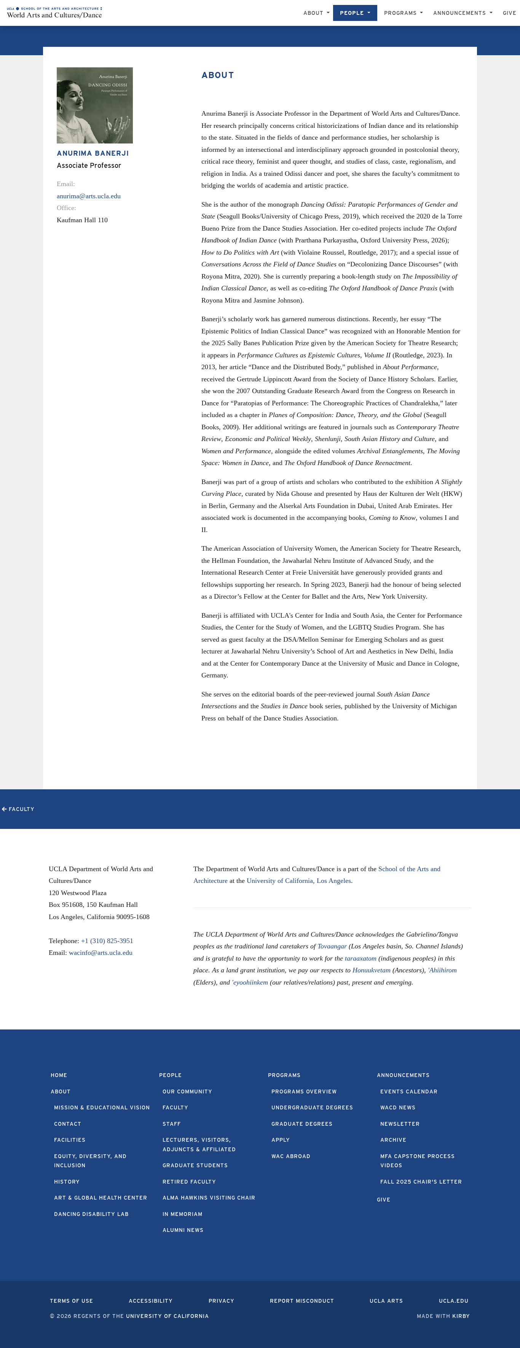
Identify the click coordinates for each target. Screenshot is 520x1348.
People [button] (353, 13)
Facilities (70, 1140)
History (67, 1182)
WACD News (398, 1107)
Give (510, 13)
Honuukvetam (372, 970)
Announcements (403, 1075)
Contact (67, 1124)
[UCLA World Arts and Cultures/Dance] (54, 13)
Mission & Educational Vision (102, 1107)
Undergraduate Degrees (312, 1107)
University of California (167, 1316)
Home (59, 1075)
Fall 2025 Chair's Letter (421, 1182)
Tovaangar (332, 946)
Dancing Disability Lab (91, 1214)
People (170, 1075)
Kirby (461, 1316)
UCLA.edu (454, 1301)
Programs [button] (401, 13)
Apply (280, 1140)
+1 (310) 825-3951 (107, 941)
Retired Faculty (189, 1182)
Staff (172, 1124)
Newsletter (400, 1124)
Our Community (187, 1091)
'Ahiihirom (442, 970)
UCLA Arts (386, 1301)
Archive (393, 1140)
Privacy (221, 1301)
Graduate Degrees (302, 1124)
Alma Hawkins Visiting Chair (209, 1198)
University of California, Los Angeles (299, 880)
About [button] (314, 13)
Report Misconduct (302, 1301)
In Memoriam (183, 1214)
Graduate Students (195, 1165)
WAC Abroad (291, 1156)
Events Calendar (409, 1091)
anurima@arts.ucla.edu (89, 196)
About (61, 1091)
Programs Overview (304, 1091)
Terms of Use (71, 1301)
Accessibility (151, 1301)
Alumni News (183, 1230)
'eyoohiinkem (250, 982)
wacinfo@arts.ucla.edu (100, 952)
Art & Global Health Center (100, 1198)
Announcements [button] (460, 13)
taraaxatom (360, 958)
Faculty (175, 1107)
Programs (284, 1075)
